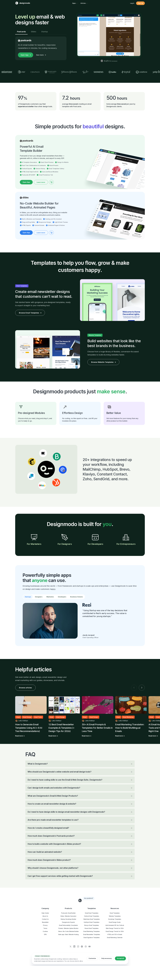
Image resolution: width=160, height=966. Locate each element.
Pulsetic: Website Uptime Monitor (68, 928)
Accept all (120, 958)
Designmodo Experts (68, 922)
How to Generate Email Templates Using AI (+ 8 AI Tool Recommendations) (28, 727)
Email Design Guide (115, 922)
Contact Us (45, 919)
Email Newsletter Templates (91, 934)
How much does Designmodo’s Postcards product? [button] (51, 836)
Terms (45, 928)
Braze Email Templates (92, 928)
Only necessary (106, 958)
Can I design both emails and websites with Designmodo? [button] (54, 788)
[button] (33, 31)
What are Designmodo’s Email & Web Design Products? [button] (53, 796)
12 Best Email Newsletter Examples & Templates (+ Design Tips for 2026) (61, 727)
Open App (26, 55)
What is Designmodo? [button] (38, 764)
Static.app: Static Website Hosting (68, 934)
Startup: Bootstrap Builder (68, 919)
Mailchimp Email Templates (92, 919)
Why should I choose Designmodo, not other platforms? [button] (53, 868)
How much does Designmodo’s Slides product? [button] (49, 860)
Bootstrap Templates (114, 919)
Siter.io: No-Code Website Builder (68, 931)
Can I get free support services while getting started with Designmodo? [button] (60, 876)
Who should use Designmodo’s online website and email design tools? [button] (59, 772)
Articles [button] (83, 3)
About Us (45, 916)
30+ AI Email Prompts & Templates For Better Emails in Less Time (97, 727)
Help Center (45, 913)
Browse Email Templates (30, 313)
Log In (132, 3)
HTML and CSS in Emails (114, 934)
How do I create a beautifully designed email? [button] (48, 828)
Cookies (45, 931)
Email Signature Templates (92, 937)
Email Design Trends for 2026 (115, 931)
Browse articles (25, 688)
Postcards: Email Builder (68, 913)
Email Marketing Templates (91, 931)
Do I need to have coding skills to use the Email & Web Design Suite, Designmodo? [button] (65, 780)
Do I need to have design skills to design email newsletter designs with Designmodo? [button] (66, 812)
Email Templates (115, 913)
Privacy (45, 925)
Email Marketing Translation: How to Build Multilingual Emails (129, 727)
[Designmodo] (22, 3)
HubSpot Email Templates (91, 922)
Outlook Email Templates (91, 916)
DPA (45, 934)
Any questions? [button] (88, 898)
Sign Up (140, 3)
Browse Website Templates (103, 362)
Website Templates (115, 916)
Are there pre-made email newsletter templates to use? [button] (53, 820)
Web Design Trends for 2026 (115, 928)
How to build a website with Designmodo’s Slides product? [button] (54, 844)
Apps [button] (74, 3)
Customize (92, 958)
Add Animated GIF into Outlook (114, 925)
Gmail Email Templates (91, 913)
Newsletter (45, 922)
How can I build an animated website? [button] (45, 852)
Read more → (20, 736)
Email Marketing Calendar (114, 937)
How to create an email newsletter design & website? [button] (52, 804)
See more (41, 55)
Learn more (41, 182)
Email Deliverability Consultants (68, 925)
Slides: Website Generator (68, 916)
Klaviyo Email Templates (91, 925)
